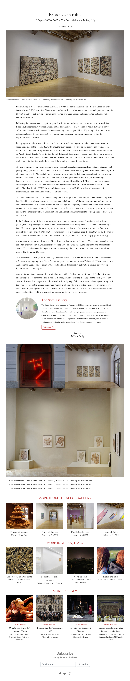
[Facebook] (60, 674)
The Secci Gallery (54, 299)
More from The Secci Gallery (65, 498)
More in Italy (65, 591)
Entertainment (19, 625)
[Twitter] (64, 674)
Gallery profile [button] (48, 327)
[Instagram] (69, 674)
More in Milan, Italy (65, 543)
